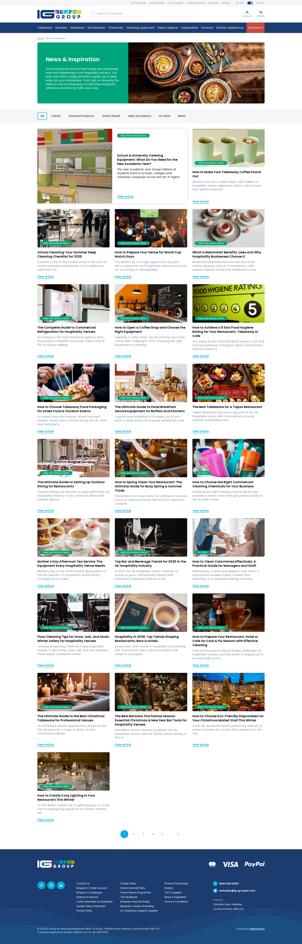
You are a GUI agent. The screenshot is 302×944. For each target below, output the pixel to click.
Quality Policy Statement (91, 906)
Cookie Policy (128, 883)
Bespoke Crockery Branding (137, 906)
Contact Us (83, 883)
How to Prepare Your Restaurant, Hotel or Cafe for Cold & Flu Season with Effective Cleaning (225, 640)
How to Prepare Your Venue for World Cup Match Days (148, 254)
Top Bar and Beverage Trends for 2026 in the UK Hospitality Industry (150, 563)
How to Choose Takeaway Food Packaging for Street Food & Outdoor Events (72, 409)
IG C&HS (164, 116)
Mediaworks (257, 929)
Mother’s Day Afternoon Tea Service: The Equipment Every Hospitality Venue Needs (71, 563)
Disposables (189, 27)
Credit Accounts (196, 3)
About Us (213, 3)
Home (40, 38)
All (42, 116)
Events (56, 116)
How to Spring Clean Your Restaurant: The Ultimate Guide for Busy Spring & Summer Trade (148, 486)
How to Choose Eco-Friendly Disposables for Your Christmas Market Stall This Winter (228, 718)
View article (125, 196)
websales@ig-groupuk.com (237, 890)
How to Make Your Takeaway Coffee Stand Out (226, 174)
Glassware (77, 27)
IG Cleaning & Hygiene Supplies (139, 911)
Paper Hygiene (168, 27)
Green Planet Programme (135, 892)
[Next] (178, 834)
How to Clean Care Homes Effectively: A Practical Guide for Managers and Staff (224, 563)
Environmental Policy (132, 888)
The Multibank (128, 897)
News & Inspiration (175, 897)
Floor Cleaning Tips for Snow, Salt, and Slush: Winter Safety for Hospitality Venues (73, 638)
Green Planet (111, 116)
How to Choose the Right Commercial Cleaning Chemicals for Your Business (223, 484)
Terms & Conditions (176, 902)
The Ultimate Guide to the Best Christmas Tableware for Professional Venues (71, 718)
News (181, 116)
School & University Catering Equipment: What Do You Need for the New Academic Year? (147, 159)
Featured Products (81, 116)
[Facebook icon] (41, 885)
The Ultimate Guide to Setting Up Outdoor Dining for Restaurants (71, 484)
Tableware (44, 27)
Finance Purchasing (176, 883)
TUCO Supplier (175, 3)
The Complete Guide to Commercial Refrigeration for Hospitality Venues (66, 329)
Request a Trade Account (91, 888)
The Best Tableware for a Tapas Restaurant (227, 407)
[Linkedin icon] (61, 885)
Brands (226, 3)
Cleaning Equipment (140, 27)
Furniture (207, 27)
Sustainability (156, 3)
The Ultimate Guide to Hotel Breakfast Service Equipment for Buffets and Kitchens (150, 409)
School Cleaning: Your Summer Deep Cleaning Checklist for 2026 (66, 254)
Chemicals (115, 27)
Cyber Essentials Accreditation (94, 902)
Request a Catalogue (89, 892)
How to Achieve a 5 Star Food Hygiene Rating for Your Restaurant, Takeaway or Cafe (225, 331)
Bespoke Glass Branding (134, 902)
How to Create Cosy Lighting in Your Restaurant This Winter (66, 797)
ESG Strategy (138, 3)
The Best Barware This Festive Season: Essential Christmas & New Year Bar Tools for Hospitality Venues (151, 720)
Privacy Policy (84, 911)
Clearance (255, 27)
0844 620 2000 (229, 883)
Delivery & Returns (87, 897)
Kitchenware (96, 27)
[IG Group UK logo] (59, 14)
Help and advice (139, 116)
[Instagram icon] (51, 885)
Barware (61, 27)
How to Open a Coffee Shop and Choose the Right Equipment (150, 329)
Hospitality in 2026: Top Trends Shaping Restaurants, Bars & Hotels (147, 638)
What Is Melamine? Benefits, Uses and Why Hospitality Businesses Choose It (226, 254)
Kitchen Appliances (229, 27)
